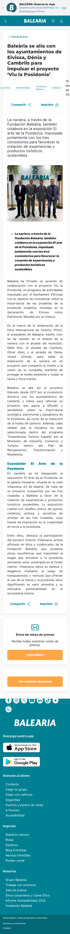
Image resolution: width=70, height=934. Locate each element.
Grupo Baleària (16, 880)
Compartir (18, 104)
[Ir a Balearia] (35, 21)
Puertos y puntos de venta (24, 805)
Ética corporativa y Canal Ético (28, 895)
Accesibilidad (15, 815)
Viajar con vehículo (19, 794)
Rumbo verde (15, 860)
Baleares (57, 87)
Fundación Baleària (41, 88)
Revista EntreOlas (18, 855)
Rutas (9, 840)
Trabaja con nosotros (21, 885)
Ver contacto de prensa (35, 681)
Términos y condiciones (14, 923)
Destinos (12, 845)
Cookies (7, 928)
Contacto (12, 784)
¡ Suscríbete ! (35, 655)
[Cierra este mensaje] (3, 8)
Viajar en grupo (16, 789)
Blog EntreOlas (16, 850)
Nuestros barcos (17, 834)
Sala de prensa (16, 890)
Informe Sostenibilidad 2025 (26, 900)
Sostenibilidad (23, 87)
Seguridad (13, 800)
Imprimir (47, 104)
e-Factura (12, 810)
